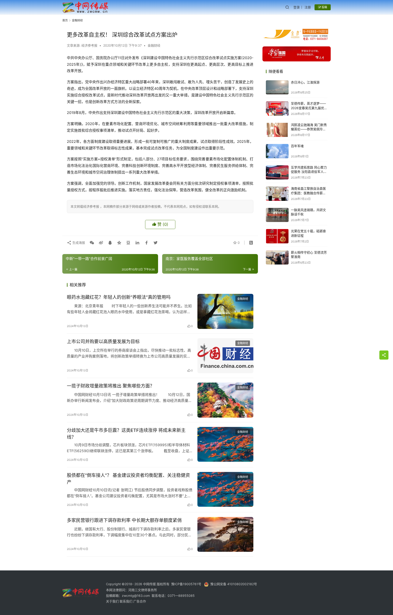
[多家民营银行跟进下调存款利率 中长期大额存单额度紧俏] (225, 534)
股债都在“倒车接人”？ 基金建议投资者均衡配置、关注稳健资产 (128, 479)
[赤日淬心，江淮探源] (277, 87)
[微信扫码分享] (92, 243)
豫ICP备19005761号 (186, 584)
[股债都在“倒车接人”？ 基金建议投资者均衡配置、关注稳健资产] (225, 489)
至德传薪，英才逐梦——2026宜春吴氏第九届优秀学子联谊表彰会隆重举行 (309, 108)
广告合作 (139, 601)
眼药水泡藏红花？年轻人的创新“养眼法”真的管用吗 (119, 297)
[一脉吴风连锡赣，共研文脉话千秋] (277, 215)
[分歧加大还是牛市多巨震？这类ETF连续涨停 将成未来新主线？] (225, 444)
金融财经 (154, 45)
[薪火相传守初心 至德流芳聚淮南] (277, 257)
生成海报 (78, 242)
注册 (308, 7)
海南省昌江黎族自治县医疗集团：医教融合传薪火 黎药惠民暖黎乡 (308, 193)
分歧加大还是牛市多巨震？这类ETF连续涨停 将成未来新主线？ (126, 434)
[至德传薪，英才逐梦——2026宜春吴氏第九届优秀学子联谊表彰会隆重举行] (277, 108)
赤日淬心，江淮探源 (305, 82)
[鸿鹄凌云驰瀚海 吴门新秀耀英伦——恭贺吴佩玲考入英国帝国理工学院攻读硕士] (277, 130)
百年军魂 (297, 146)
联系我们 (126, 601)
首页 (65, 20)
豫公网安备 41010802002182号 (233, 584)
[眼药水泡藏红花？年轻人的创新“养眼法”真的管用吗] (225, 311)
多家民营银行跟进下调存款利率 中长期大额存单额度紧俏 (124, 520)
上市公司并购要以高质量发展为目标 (103, 341)
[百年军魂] (277, 151)
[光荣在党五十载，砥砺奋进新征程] (277, 236)
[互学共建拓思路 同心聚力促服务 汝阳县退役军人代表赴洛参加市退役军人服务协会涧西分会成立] (277, 172)
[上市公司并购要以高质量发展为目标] (225, 355)
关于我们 (113, 601)
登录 (296, 7)
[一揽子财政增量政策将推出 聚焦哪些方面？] (225, 400)
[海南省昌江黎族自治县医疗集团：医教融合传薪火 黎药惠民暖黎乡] (277, 194)
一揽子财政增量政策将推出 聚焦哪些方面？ (110, 386)
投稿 (324, 7)
